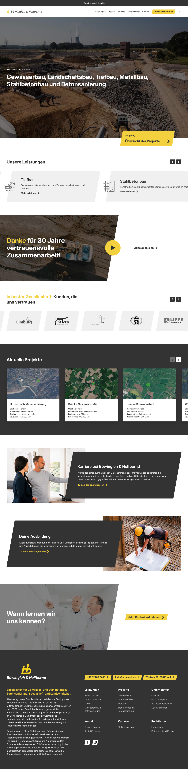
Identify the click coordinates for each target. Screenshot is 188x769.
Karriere (121, 11)
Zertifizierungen (159, 707)
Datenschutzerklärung (162, 731)
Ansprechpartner (93, 727)
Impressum (157, 727)
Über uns (156, 695)
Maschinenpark (159, 699)
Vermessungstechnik (161, 703)
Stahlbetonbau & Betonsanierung (93, 709)
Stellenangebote (126, 727)
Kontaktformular (92, 731)
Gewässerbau (92, 695)
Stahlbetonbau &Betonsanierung (126, 709)
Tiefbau (88, 703)
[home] (24, 11)
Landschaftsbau (93, 699)
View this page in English (94, 3)
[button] (100, 11)
